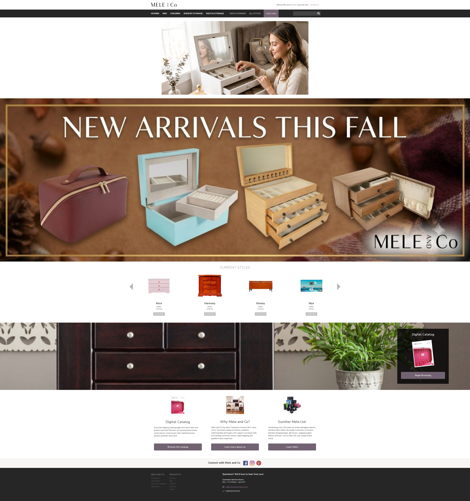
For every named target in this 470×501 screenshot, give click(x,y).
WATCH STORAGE (215, 13)
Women (172, 478)
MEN (165, 13)
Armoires (172, 486)
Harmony (209, 303)
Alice (159, 303)
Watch (172, 489)
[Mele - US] (164, 5)
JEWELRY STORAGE (193, 13)
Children (172, 483)
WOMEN (155, 13)
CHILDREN (175, 13)
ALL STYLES (255, 13)
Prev (131, 286)
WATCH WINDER (238, 13)
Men (171, 481)
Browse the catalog (178, 446)
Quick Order (271, 13)
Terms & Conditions (158, 483)
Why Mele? (155, 481)
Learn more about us (235, 446)
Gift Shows (155, 486)
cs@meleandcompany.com (236, 487)
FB (245, 463)
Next (339, 286)
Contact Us (314, 5)
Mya (311, 303)
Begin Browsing (423, 375)
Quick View (159, 314)
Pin (258, 463)
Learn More (292, 446)
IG (252, 463)
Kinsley (260, 303)
